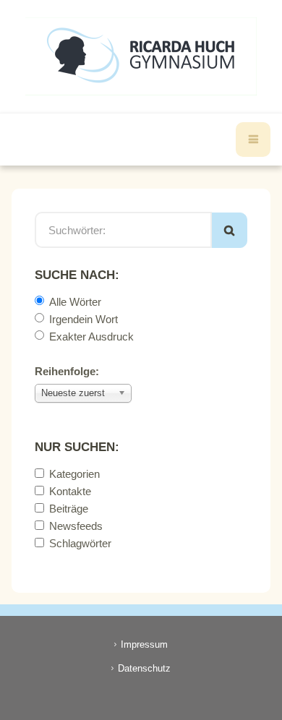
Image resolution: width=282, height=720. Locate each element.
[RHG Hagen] (141, 56)
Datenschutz (144, 668)
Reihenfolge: (67, 371)
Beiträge (68, 508)
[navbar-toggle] (253, 139)
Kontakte (70, 491)
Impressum (144, 644)
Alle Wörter (75, 302)
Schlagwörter (80, 543)
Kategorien (74, 474)
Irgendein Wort (83, 319)
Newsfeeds (76, 526)
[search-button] (229, 230)
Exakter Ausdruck (91, 336)
